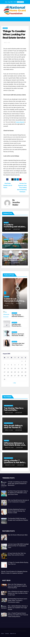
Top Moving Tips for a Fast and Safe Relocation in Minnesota (15, 410)
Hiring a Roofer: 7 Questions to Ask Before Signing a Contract (15, 462)
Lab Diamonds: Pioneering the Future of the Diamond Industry (17, 327)
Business (5, 28)
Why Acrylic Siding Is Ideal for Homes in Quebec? (13, 427)
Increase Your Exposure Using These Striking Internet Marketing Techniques (22, 187)
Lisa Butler (16, 229)
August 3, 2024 (9, 303)
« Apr (14, 383)
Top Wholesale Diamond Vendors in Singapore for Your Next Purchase (18, 317)
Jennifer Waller (16, 203)
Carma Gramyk (20, 122)
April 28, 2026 (9, 412)
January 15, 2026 (10, 465)
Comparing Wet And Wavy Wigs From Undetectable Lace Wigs (18, 346)
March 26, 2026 (9, 447)
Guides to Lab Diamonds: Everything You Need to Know (14, 301)
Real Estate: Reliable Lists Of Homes (7, 185)
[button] (14, 19)
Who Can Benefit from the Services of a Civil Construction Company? (15, 260)
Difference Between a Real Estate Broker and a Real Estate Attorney (15, 445)
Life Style (6, 296)
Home (2, 633)
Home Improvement (8, 405)
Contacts (7, 633)
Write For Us (13, 633)
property (6, 440)
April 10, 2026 (9, 430)
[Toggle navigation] (27, 19)
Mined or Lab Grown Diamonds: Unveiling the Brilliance (18, 335)
